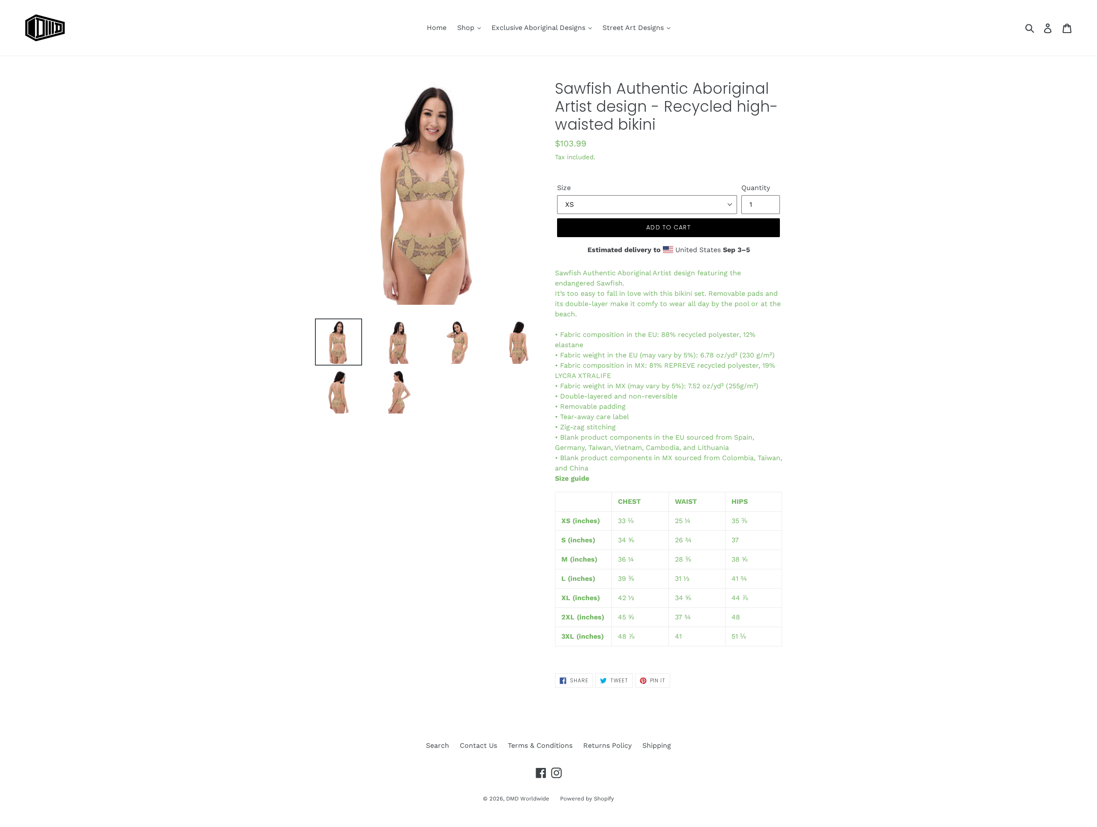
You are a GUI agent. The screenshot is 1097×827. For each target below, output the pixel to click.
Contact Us (478, 745)
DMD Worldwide (527, 798)
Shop (467, 28)
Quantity (755, 188)
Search (437, 745)
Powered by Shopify (587, 798)
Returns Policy (607, 745)
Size (564, 188)
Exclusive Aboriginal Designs (539, 28)
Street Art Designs (634, 28)
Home (437, 28)
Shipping (656, 745)
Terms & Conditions (540, 745)
